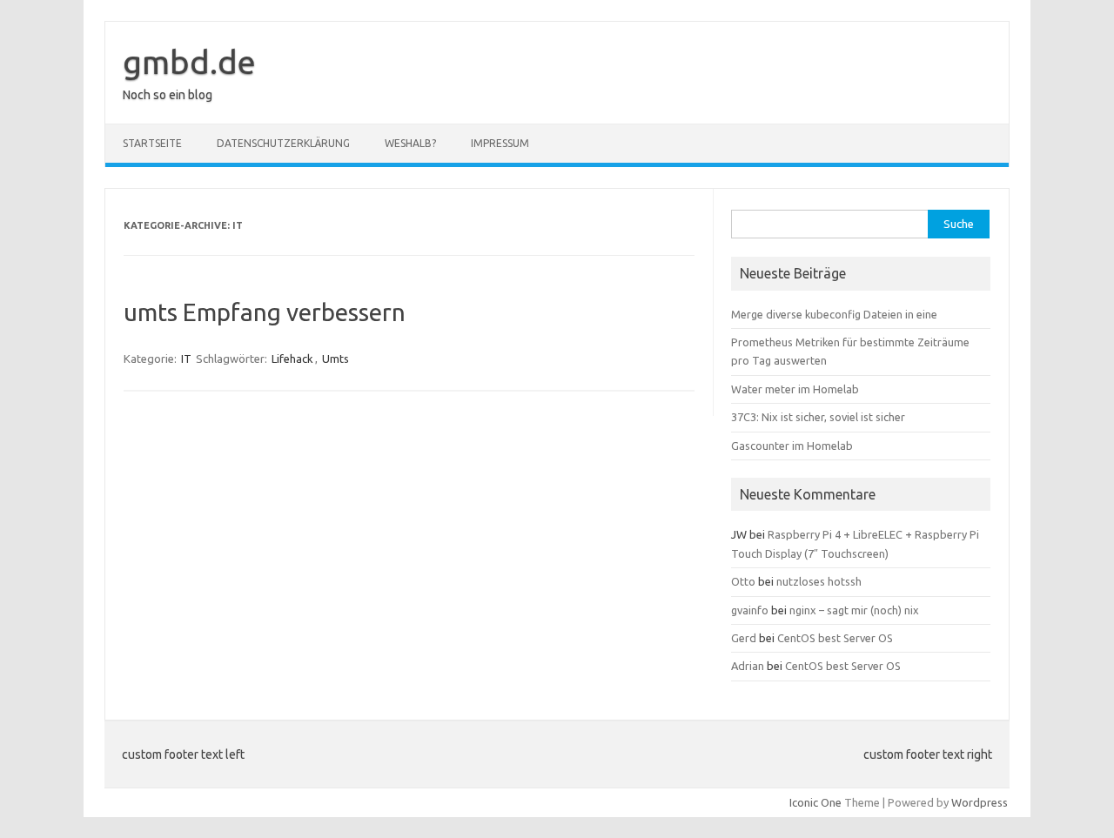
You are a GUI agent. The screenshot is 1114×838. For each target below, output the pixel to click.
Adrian (747, 666)
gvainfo (749, 610)
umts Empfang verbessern (265, 311)
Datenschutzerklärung (283, 143)
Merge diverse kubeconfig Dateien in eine (834, 314)
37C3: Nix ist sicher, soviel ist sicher (818, 417)
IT (186, 358)
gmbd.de (189, 62)
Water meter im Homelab (795, 389)
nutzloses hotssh (819, 581)
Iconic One (815, 802)
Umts (335, 358)
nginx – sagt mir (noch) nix (854, 610)
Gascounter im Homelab (792, 445)
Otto (743, 581)
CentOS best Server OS (835, 638)
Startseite (152, 143)
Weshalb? (410, 143)
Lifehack (292, 358)
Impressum (500, 143)
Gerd (743, 638)
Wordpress (979, 802)
